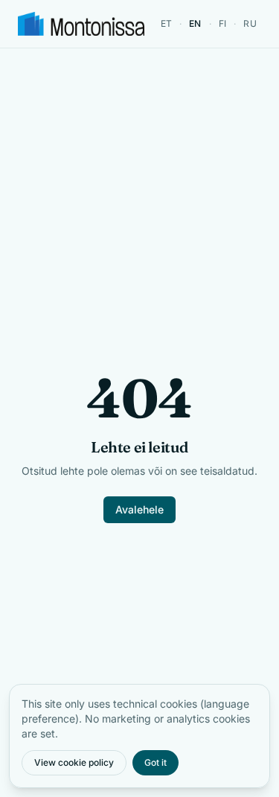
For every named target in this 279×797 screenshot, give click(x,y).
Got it (155, 762)
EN (195, 23)
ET (167, 23)
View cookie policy (74, 762)
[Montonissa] (81, 24)
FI (223, 23)
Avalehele (139, 509)
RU (250, 23)
